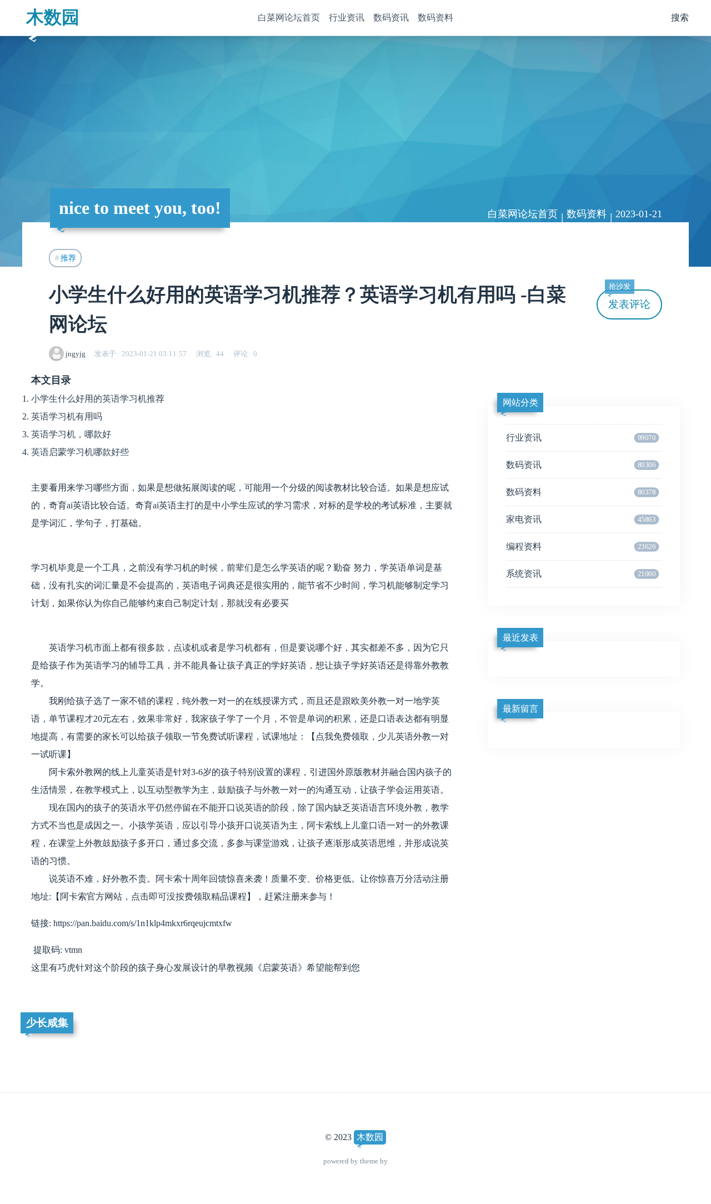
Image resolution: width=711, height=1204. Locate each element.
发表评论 (629, 299)
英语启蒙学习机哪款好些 (80, 452)
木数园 (52, 17)
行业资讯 (346, 17)
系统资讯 (580, 573)
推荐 (68, 257)
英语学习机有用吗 (66, 416)
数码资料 (435, 17)
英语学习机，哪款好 (71, 434)
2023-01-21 (638, 213)
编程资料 (580, 546)
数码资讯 (391, 17)
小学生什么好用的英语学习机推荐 (97, 398)
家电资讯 (580, 519)
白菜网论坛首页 (289, 17)
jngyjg (76, 353)
